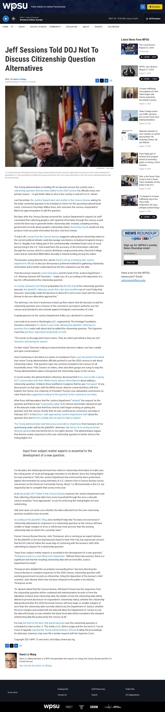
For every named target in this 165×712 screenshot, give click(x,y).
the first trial (70, 286)
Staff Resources (98, 689)
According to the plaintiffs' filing (30, 519)
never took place (49, 273)
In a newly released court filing (30, 286)
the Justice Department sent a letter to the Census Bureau (60, 200)
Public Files (130, 689)
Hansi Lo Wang (19, 79)
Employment (63, 689)
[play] (6, 18)
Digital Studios (38, 27)
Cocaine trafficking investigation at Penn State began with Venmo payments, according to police (148, 94)
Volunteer (113, 27)
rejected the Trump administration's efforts (54, 630)
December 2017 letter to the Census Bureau (42, 493)
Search (94, 695)
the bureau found (79, 227)
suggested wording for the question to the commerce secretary (63, 394)
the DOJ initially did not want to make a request (57, 418)
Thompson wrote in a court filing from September (39, 556)
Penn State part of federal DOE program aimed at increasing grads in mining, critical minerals (149, 159)
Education (71, 27)
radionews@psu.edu (133, 280)
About (86, 27)
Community (55, 27)
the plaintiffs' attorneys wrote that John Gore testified (51, 289)
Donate (156, 6)
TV (12, 27)
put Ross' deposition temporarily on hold (45, 332)
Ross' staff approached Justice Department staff (62, 414)
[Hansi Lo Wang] (11, 660)
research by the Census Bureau (43, 236)
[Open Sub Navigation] (15, 27)
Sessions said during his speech (30, 341)
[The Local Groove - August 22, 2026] (129, 49)
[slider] (17, 18)
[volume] (13, 19)
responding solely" (50, 404)
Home (5, 27)
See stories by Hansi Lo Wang (35, 665)
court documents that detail (90, 357)
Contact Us (62, 695)
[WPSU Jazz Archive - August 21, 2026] (129, 70)
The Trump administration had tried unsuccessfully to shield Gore (47, 424)
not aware (92, 384)
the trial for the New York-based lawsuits (44, 623)
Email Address (130, 253)
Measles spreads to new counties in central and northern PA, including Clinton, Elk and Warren (149, 137)
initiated (76, 400)
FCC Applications (132, 695)
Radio (22, 27)
